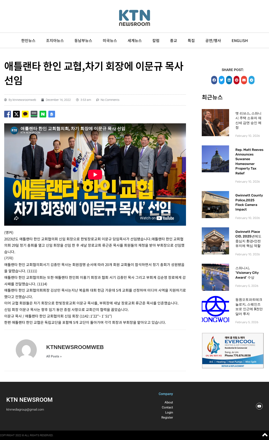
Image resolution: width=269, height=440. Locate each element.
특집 (191, 40)
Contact (167, 407)
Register (167, 417)
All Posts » (54, 356)
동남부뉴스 (83, 40)
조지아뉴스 (55, 40)
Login (169, 412)
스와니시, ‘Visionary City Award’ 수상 (247, 272)
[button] (214, 80)
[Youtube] (259, 406)
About (169, 402)
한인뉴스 (28, 40)
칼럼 (156, 40)
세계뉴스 (135, 40)
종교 (173, 40)
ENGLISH (240, 40)
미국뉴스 (110, 40)
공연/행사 (213, 40)
